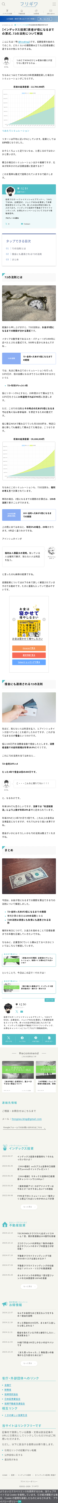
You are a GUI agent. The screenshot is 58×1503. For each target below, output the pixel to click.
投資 (12, 1475)
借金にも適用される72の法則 (27, 254)
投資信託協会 (11, 1394)
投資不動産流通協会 (15, 1403)
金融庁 (8, 1385)
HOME (4, 1475)
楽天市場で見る (29, 655)
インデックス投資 (22, 25)
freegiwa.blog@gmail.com (27, 1119)
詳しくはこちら (45, 19)
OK (19, 1501)
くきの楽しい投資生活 (16, 1415)
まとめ (15, 259)
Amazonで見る (29, 648)
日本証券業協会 (12, 1399)
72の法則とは (19, 248)
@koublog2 (24, 42)
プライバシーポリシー (29, 1481)
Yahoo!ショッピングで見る (29, 662)
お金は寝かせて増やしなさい (27, 639)
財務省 (8, 1390)
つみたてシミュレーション (15, 131)
